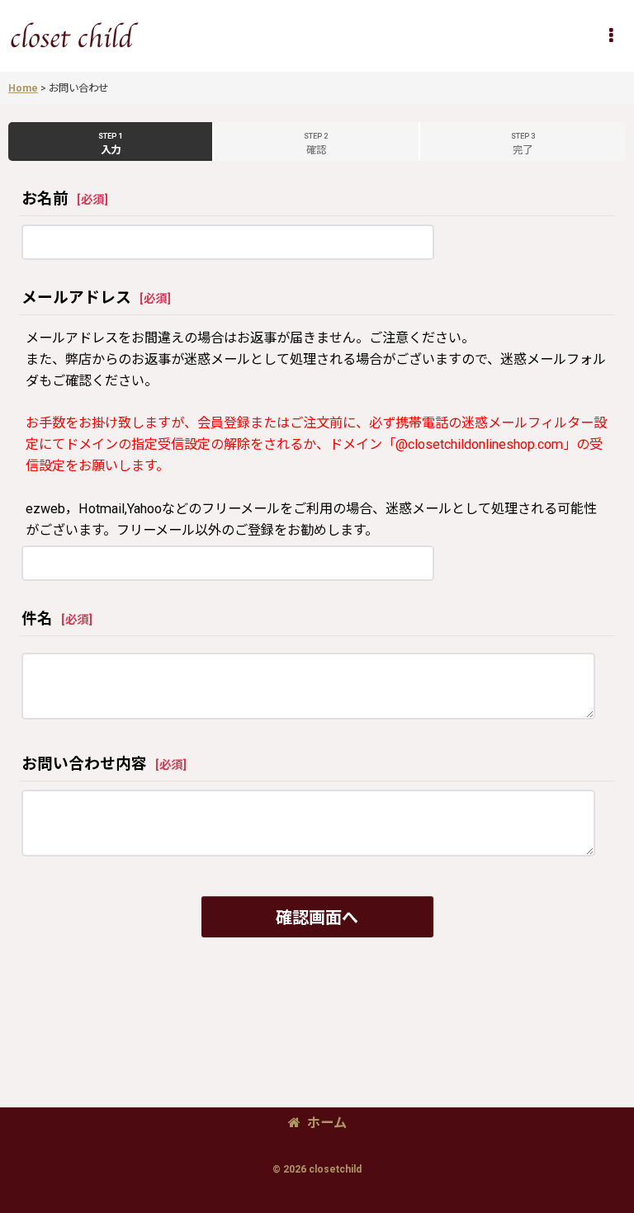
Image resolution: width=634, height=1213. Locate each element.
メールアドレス (76, 298)
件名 (37, 619)
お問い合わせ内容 (84, 764)
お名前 (45, 199)
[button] (611, 35)
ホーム (327, 1122)
